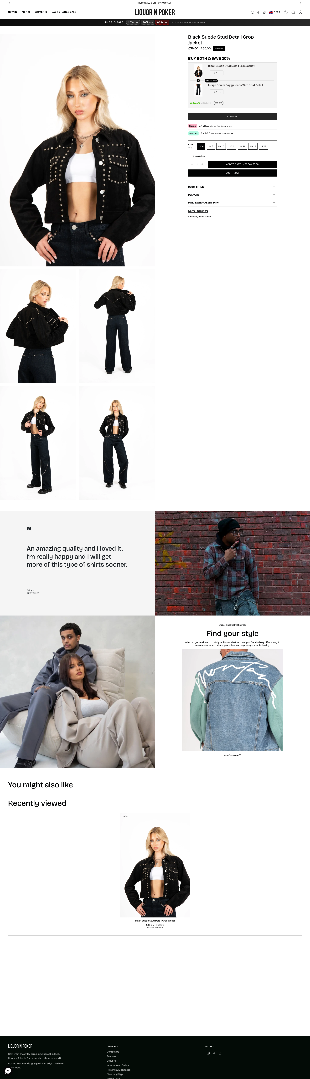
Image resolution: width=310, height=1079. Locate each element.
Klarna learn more (198, 210)
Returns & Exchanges (118, 1069)
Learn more (226, 126)
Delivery (193, 194)
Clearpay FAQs (115, 1074)
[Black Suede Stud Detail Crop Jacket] (155, 865)
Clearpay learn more (199, 216)
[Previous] (9, 2)
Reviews (111, 1056)
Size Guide (199, 156)
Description (196, 186)
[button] (12, 12)
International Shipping (203, 202)
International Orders (118, 1065)
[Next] (300, 2)
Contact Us (113, 1051)
